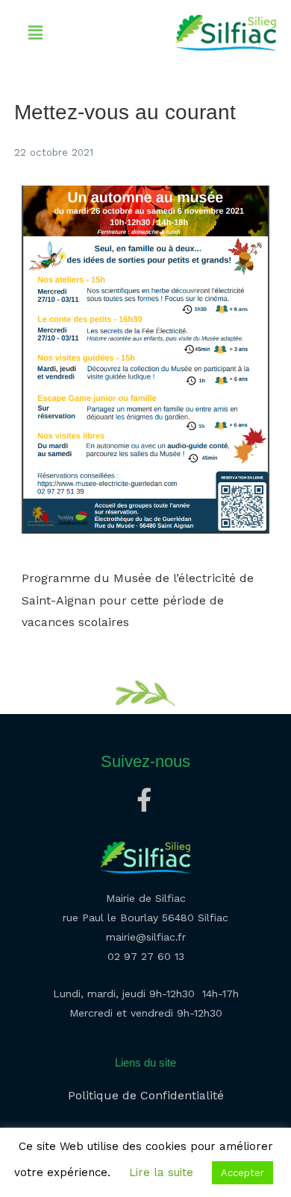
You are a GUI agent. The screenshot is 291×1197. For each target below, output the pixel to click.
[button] (35, 33)
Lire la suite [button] (161, 1172)
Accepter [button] (242, 1172)
